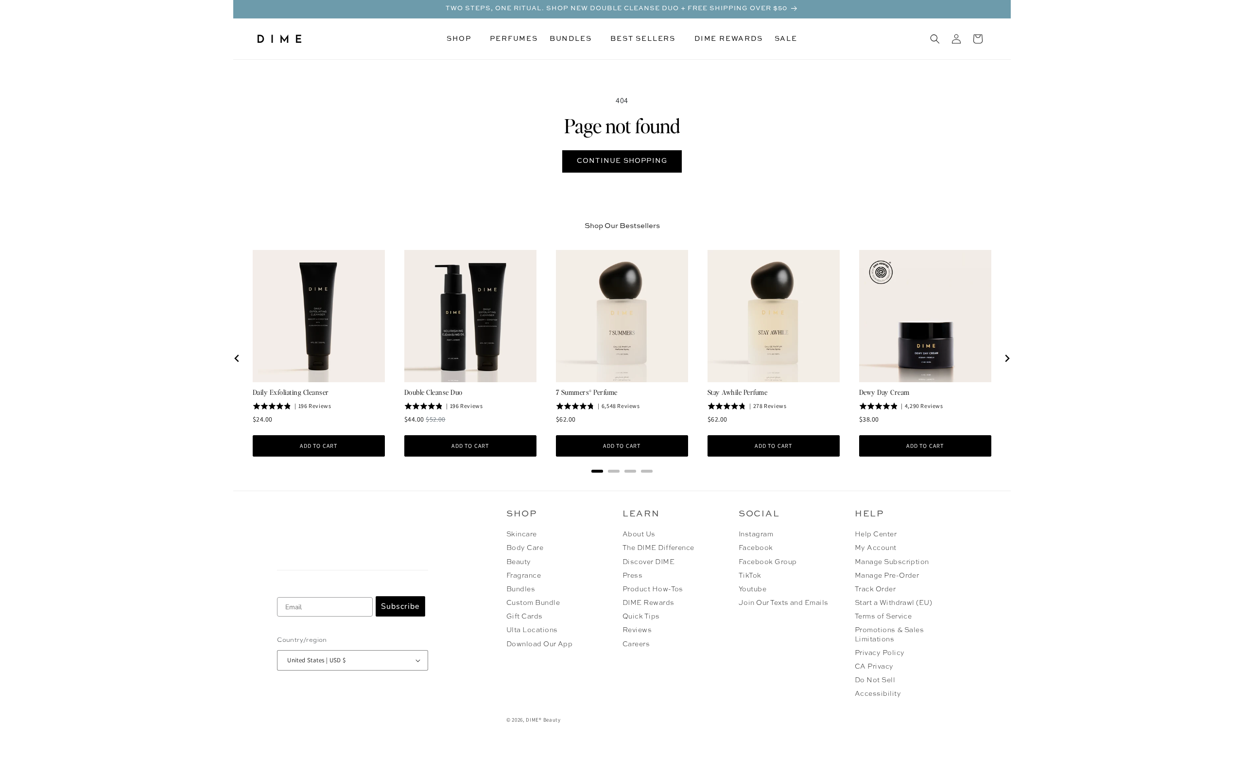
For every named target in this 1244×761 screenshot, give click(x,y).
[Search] (935, 39)
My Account (876, 548)
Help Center (876, 534)
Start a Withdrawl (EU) (894, 603)
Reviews (637, 630)
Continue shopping (622, 161)
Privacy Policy (880, 653)
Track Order (875, 589)
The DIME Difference (658, 548)
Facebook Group (768, 562)
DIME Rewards (648, 603)
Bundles (520, 589)
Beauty (518, 562)
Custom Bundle (533, 603)
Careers (636, 644)
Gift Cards (524, 616)
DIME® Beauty (543, 719)
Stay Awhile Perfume (737, 392)
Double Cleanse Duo (433, 392)
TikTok (750, 575)
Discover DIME (648, 562)
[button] (462, 39)
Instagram (756, 534)
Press (632, 575)
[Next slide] (1007, 358)
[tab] (597, 471)
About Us (639, 534)
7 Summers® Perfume (587, 392)
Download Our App (539, 644)
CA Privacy (874, 666)
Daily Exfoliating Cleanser (290, 392)
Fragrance (523, 575)
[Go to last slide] (237, 358)
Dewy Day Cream (884, 392)
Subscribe (400, 606)
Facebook (756, 548)
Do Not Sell (875, 680)
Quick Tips (641, 616)
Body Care (524, 548)
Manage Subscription (892, 562)
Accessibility (878, 693)
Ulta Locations (532, 630)
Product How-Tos (652, 589)
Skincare (521, 534)
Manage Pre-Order (887, 575)
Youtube (752, 589)
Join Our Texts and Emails (784, 603)
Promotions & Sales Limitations (889, 634)
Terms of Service (883, 616)
